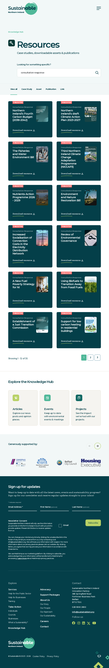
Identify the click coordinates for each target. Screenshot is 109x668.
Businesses (13, 618)
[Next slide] (97, 446)
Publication (51, 89)
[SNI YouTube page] (94, 623)
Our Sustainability (47, 615)
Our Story (44, 604)
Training (11, 601)
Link (62, 89)
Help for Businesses (17, 597)
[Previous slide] (89, 446)
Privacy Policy (53, 656)
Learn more (22, 558)
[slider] (54, 455)
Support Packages (50, 595)
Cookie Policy (39, 656)
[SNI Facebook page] (73, 623)
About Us (45, 600)
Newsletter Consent (17, 521)
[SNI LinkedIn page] (83, 623)
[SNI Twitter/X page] (88, 623)
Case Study (26, 89)
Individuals (12, 611)
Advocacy (45, 589)
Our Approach (46, 612)
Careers (44, 621)
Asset (38, 89)
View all (13, 89)
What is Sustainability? (18, 622)
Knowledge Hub (15, 32)
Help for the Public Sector (19, 593)
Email (65, 525)
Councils (12, 615)
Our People (45, 608)
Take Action (14, 607)
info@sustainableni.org (83, 612)
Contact (44, 626)
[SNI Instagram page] (78, 623)
